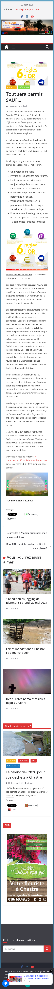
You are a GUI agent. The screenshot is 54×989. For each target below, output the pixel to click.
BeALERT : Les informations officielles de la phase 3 (26, 546)
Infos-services (13, 766)
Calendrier (23, 761)
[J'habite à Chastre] (6, 47)
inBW (33, 761)
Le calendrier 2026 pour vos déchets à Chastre (25, 775)
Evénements (24, 87)
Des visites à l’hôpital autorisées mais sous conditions (27, 535)
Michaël (24, 106)
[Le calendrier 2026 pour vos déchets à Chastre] (27, 743)
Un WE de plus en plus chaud (26, 9)
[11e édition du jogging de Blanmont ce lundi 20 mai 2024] (27, 571)
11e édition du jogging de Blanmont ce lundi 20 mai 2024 (26, 601)
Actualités (11, 87)
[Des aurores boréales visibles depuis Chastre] (27, 671)
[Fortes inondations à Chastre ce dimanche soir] (27, 621)
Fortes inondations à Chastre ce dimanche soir (25, 651)
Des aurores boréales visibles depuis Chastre (25, 701)
